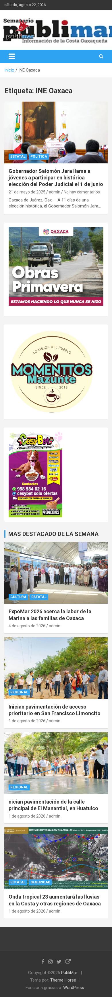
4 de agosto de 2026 (27, 626)
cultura (18, 597)
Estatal (18, 157)
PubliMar (69, 972)
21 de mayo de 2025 (27, 192)
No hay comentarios (82, 192)
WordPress (73, 987)
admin (54, 192)
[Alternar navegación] (11, 56)
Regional (19, 692)
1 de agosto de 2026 (27, 721)
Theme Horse (63, 980)
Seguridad (40, 882)
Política (38, 157)
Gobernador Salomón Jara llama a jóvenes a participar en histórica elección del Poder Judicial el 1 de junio (56, 177)
